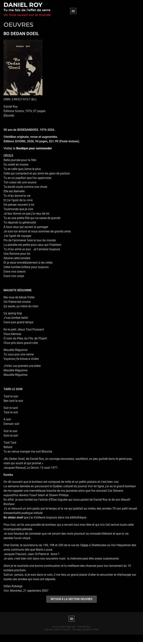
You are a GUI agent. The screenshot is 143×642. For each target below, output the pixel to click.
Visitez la (28, 148)
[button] (73, 11)
